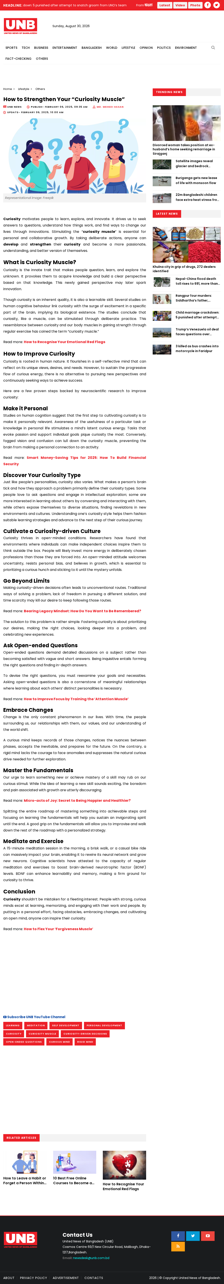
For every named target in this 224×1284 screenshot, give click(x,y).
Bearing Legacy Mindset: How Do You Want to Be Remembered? (82, 611)
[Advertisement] (74, 972)
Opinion (146, 48)
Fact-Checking (18, 58)
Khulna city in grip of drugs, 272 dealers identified (184, 269)
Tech (26, 48)
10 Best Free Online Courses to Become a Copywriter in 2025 (72, 1183)
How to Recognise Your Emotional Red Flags (64, 341)
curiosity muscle (42, 1033)
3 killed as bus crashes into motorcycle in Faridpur (197, 348)
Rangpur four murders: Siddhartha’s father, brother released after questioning (194, 298)
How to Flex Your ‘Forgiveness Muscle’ (58, 928)
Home (7, 89)
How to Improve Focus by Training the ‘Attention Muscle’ (76, 699)
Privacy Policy (33, 1278)
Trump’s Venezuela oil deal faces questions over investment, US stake (197, 332)
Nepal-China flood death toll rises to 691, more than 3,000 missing (197, 281)
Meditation (36, 1025)
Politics (164, 48)
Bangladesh (92, 48)
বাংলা (149, 5)
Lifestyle (128, 48)
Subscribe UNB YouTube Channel (36, 1017)
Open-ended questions (24, 1042)
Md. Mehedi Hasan (110, 107)
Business (41, 48)
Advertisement (66, 1278)
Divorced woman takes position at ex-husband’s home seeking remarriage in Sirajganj (184, 149)
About (9, 1278)
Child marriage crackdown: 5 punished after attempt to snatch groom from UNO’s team (197, 315)
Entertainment (64, 48)
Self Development (65, 1025)
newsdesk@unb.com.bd (86, 1258)
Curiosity (13, 1033)
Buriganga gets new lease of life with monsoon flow (196, 180)
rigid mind (85, 1042)
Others (42, 58)
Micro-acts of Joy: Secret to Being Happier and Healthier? (77, 800)
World (111, 48)
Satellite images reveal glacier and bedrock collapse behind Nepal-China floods (194, 163)
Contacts (93, 1278)
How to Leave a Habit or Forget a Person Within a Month (24, 1183)
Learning (13, 1025)
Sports (11, 48)
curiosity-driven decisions (85, 1033)
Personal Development (104, 1025)
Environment (186, 48)
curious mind (59, 1042)
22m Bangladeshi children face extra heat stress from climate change (198, 197)
